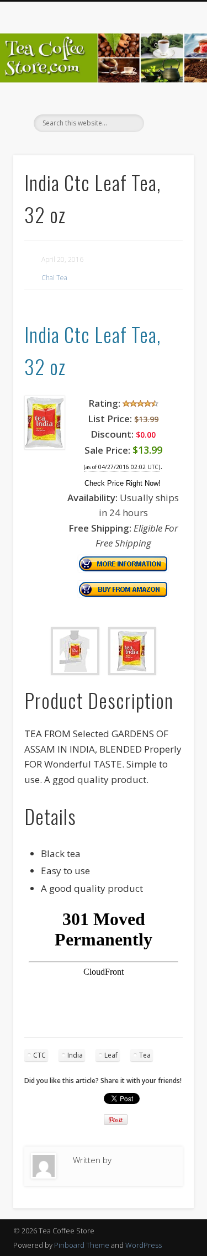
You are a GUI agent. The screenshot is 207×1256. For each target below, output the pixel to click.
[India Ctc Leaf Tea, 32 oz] (44, 446)
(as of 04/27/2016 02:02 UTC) (122, 467)
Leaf (111, 1055)
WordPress (143, 1245)
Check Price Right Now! (122, 483)
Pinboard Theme (81, 1245)
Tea (145, 1055)
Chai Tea (54, 277)
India (75, 1055)
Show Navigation (167, 99)
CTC (39, 1055)
